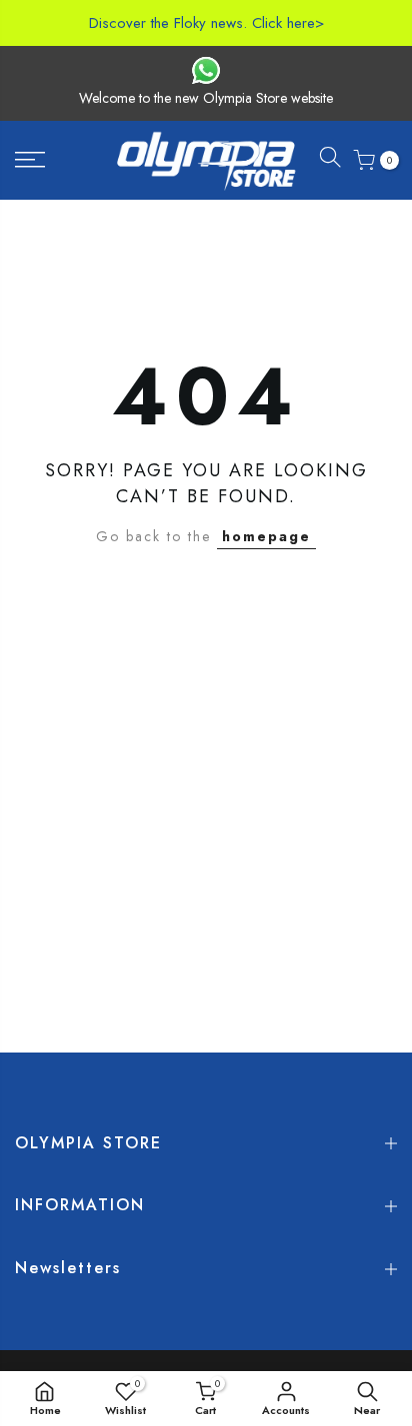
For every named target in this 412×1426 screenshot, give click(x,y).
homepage (266, 536)
